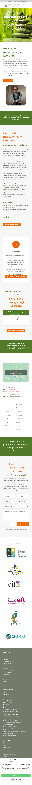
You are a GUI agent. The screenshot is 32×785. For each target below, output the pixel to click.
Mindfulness (6, 756)
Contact (5, 684)
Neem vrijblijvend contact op (16, 330)
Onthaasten (5, 668)
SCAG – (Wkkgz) (6, 730)
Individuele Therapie (8, 661)
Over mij (5, 679)
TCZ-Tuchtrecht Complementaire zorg (11, 728)
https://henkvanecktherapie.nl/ (13, 393)
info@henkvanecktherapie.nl (13, 391)
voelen (21, 165)
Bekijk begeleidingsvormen (12, 224)
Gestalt (4, 743)
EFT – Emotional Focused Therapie (11, 752)
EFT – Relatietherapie (8, 724)
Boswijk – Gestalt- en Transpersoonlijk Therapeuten (14, 731)
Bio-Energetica (6, 747)
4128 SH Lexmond (9, 706)
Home (4, 655)
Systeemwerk (6, 750)
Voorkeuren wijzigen (16, 779)
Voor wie (5, 657)
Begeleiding (6, 659)
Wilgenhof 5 (7, 704)
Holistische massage (9, 670)
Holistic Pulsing (7, 672)
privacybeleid (19, 531)
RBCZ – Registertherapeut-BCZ (10, 721)
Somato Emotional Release (9, 754)
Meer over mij (8, 80)
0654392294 (7, 708)
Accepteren (16, 775)
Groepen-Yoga (6, 674)
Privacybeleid (16, 783)
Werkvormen (6, 666)
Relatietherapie (7, 663)
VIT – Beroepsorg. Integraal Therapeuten (12, 722)
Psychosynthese (7, 745)
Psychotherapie (6, 692)
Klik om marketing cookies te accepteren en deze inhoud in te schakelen (16, 372)
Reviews (5, 681)
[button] (30, 760)
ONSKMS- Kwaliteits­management (10, 726)
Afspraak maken (23, 524)
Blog (4, 677)
